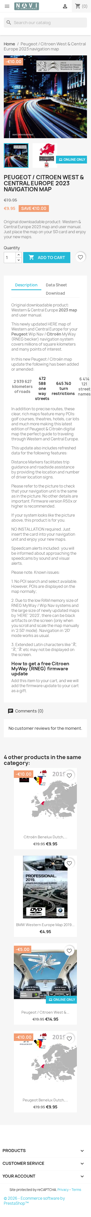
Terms (76, 1189)
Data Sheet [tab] (56, 285)
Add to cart (46, 257)
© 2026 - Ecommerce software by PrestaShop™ (34, 1201)
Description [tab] (26, 285)
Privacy (63, 1189)
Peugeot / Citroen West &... (45, 1012)
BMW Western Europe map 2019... (45, 924)
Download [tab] (55, 293)
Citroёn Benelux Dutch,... (45, 837)
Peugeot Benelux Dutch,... (45, 1100)
